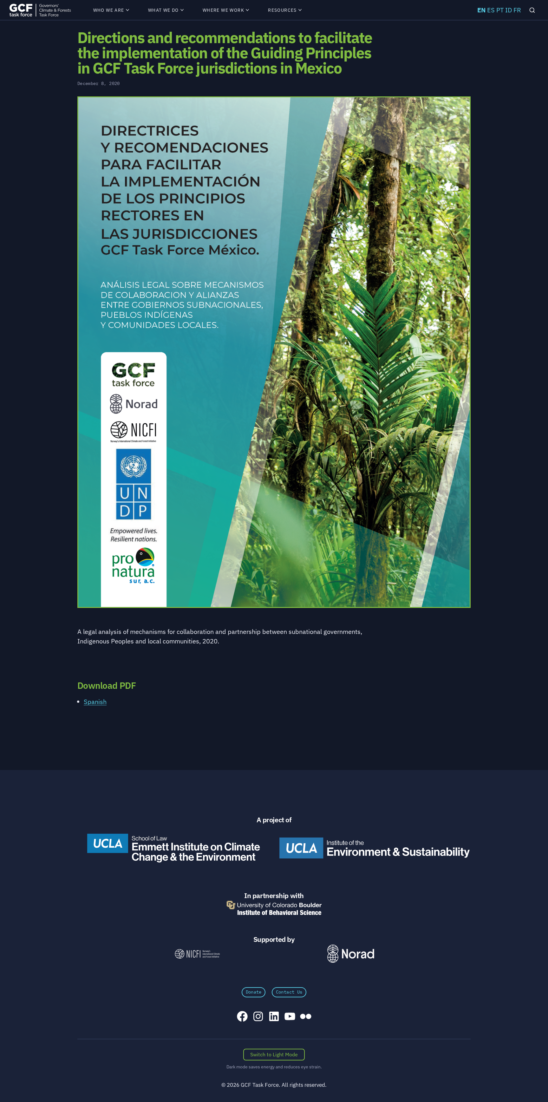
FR (517, 10)
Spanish (95, 701)
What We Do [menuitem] (163, 10)
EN (481, 10)
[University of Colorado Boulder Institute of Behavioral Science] (274, 908)
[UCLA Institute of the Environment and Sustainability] (374, 848)
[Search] (532, 9)
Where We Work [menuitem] (223, 10)
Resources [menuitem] (282, 10)
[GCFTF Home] (40, 10)
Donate (254, 992)
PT (500, 10)
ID (508, 10)
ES (491, 10)
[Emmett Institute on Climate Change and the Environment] (173, 848)
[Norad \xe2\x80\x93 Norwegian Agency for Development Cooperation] (351, 953)
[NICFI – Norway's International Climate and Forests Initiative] (197, 953)
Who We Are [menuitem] (108, 10)
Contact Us (289, 992)
